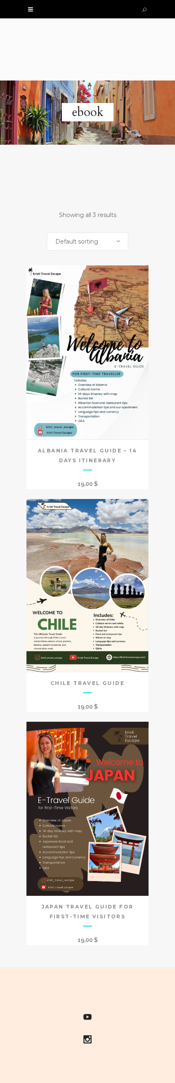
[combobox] (87, 242)
